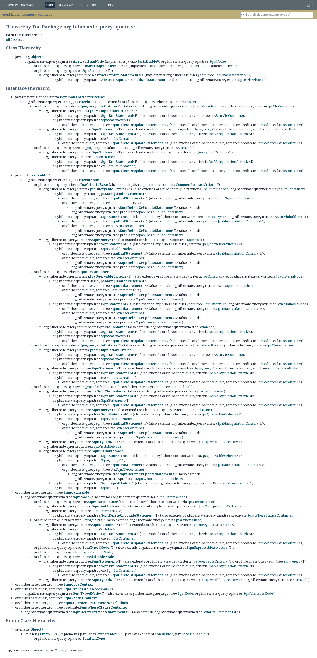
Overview (10, 5)
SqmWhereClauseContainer (279, 124)
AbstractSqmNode (88, 61)
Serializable (147, 61)
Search (97, 5)
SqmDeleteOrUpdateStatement (137, 124)
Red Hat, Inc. (46, 650)
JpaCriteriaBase (252, 79)
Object (36, 56)
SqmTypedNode (105, 442)
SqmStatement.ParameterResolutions (96, 603)
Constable (163, 634)
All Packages (15, 40)
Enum (45, 634)
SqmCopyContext (78, 584)
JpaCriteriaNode (181, 101)
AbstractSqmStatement (102, 66)
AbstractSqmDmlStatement (115, 75)
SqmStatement (94, 70)
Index (83, 5)
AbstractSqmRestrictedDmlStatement (133, 79)
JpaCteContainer (281, 106)
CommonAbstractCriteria (81, 97)
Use (39, 5)
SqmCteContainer (230, 115)
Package (27, 5)
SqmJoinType (93, 638)
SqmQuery (202, 129)
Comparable (105, 634)
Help (109, 5)
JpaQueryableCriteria (98, 106)
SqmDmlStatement (230, 75)
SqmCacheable (183, 386)
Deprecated (67, 5)
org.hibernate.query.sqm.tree (27, 14)
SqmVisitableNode (282, 129)
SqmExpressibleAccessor (216, 442)
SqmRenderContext (80, 598)
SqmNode (217, 61)
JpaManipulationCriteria (111, 111)
